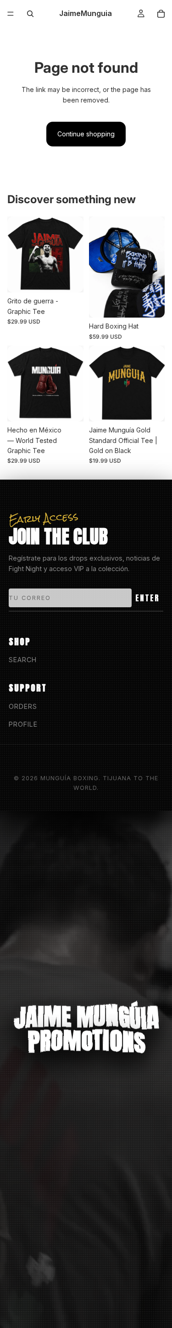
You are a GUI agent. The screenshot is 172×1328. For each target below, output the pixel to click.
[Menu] (10, 13)
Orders (23, 706)
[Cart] (161, 14)
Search (23, 660)
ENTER (147, 598)
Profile (23, 724)
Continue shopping (86, 134)
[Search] (30, 14)
